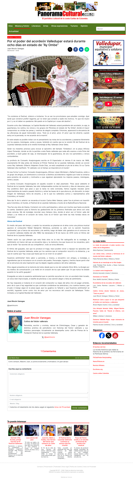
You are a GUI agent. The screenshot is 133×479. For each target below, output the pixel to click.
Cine (11, 26)
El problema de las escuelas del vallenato (107, 283)
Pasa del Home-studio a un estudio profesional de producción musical (81, 441)
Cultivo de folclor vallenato (36, 321)
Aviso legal (65, 466)
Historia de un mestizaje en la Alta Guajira (107, 262)
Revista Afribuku (98, 365)
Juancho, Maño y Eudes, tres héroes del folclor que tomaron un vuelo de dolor (48, 441)
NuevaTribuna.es (98, 361)
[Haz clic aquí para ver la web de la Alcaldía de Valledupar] (108, 53)
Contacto (40, 466)
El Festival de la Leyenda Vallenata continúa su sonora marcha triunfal (65, 441)
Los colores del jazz (32, 439)
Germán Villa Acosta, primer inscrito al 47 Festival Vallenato (15, 440)
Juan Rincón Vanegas (15, 48)
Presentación (48, 466)
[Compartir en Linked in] (81, 49)
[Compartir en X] (70, 49)
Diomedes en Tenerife (100, 277)
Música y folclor (22, 26)
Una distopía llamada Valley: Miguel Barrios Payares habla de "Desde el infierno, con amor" (108, 310)
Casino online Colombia (101, 373)
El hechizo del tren (99, 347)
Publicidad (57, 466)
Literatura (36, 26)
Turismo (74, 26)
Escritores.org (98, 369)
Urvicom (70, 477)
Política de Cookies (76, 466)
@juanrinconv (49, 337)
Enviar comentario (80, 408)
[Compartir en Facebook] (75, 49)
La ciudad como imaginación (102, 270)
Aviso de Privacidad (62, 407)
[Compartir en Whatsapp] (86, 49)
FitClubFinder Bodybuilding (102, 357)
